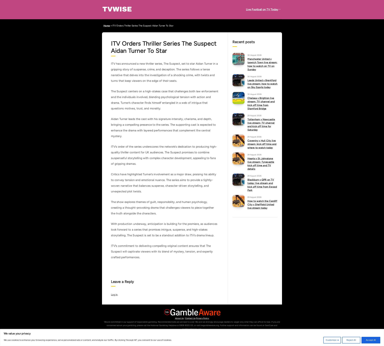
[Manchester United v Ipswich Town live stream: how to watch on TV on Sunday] (238, 59)
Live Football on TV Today (262, 9)
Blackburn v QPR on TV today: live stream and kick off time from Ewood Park (262, 185)
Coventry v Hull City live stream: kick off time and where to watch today (262, 144)
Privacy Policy (202, 318)
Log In (114, 294)
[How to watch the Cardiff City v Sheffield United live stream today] (238, 201)
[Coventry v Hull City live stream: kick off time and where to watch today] (238, 141)
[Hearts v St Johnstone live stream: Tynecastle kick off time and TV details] (238, 158)
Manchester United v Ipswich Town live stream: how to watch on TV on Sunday (262, 64)
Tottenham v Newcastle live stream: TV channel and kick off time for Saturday (261, 124)
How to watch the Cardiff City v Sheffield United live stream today (262, 204)
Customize (331, 340)
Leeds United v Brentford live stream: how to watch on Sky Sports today (263, 84)
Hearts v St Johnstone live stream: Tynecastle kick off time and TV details (261, 163)
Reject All (351, 340)
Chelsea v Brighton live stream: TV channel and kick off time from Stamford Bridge (261, 103)
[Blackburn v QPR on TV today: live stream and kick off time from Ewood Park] (238, 180)
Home (107, 25)
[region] (192, 337)
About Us (179, 318)
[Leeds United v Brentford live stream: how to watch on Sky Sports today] (238, 80)
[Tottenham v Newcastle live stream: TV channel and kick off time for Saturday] (238, 119)
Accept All (371, 340)
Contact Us (190, 318)
